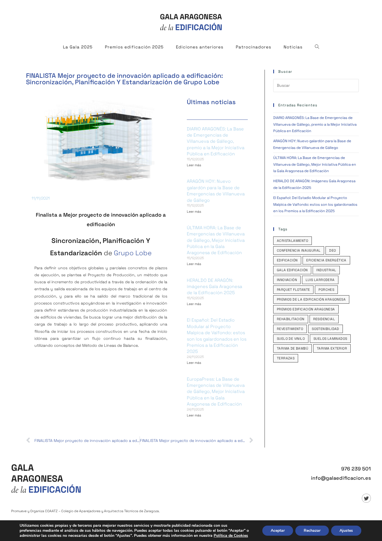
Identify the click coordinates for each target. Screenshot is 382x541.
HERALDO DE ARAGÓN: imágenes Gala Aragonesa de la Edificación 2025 (214, 286)
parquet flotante (293, 289)
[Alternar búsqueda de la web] (317, 47)
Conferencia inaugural (298, 250)
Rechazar (312, 530)
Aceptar (278, 530)
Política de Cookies (231, 535)
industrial (326, 270)
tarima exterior (332, 348)
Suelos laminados (330, 338)
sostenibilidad (325, 329)
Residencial (324, 319)
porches (326, 289)
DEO (332, 250)
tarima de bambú (292, 348)
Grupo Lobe (133, 253)
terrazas (285, 358)
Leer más (194, 165)
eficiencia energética (326, 260)
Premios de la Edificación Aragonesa (311, 299)
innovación (287, 280)
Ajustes (346, 530)
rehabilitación (291, 319)
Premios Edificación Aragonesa (306, 309)
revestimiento (290, 329)
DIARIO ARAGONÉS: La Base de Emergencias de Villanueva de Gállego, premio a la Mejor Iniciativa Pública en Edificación (215, 141)
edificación (287, 260)
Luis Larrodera (320, 280)
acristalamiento (292, 240)
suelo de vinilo (291, 338)
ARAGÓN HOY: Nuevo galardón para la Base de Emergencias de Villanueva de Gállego (216, 190)
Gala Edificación (292, 270)
